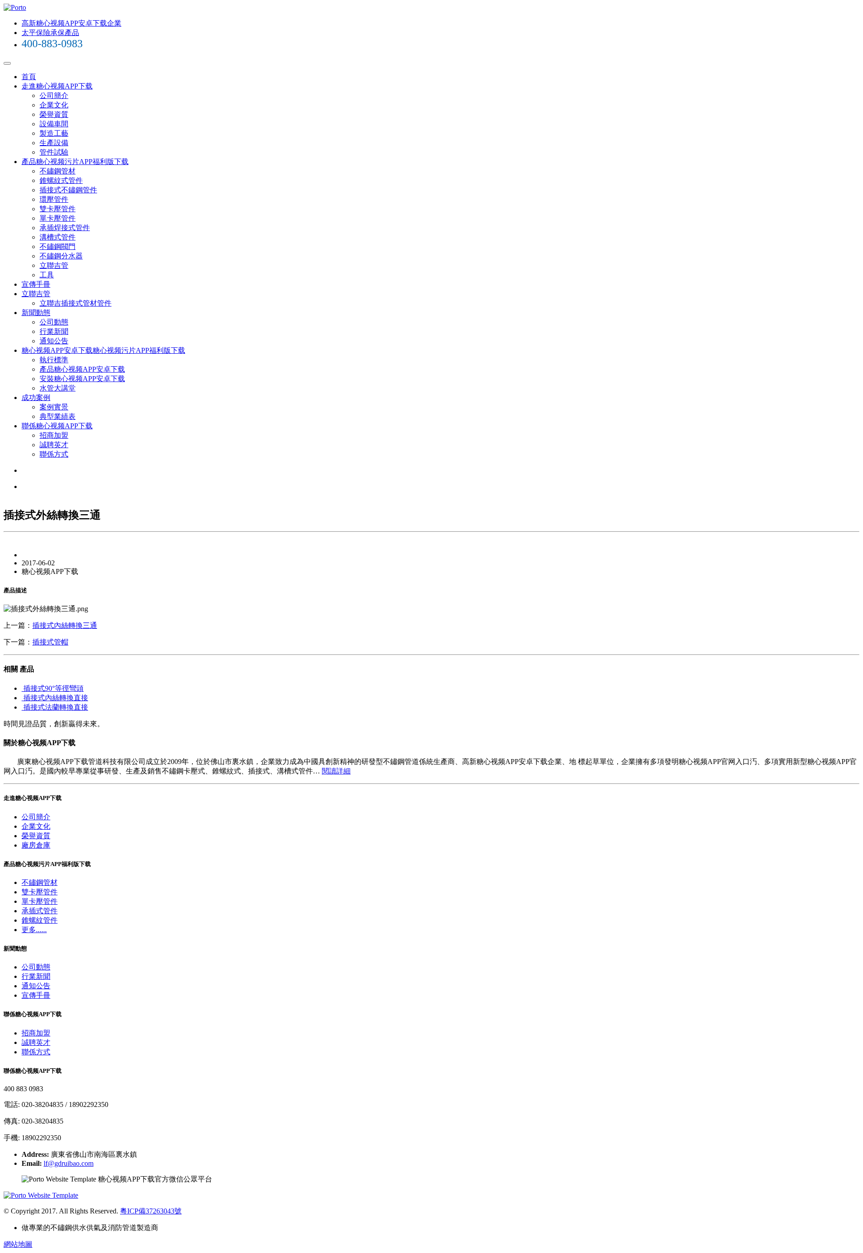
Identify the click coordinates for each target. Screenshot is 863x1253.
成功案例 (36, 397)
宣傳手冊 (36, 284)
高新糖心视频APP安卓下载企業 (71, 23)
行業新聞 (54, 331)
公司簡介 (54, 95)
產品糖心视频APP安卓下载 (82, 369)
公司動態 (54, 322)
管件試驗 (54, 152)
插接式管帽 (50, 642)
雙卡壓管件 (58, 209)
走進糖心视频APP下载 (57, 86)
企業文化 (54, 105)
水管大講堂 (58, 388)
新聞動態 (36, 312)
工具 (47, 275)
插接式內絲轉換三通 (64, 625)
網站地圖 (18, 1244)
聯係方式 (54, 454)
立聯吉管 (54, 265)
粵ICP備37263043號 (151, 1211)
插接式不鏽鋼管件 (68, 190)
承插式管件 (40, 911)
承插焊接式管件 (65, 227)
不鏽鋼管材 (58, 171)
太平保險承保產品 (50, 32)
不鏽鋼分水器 (61, 256)
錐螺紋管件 (40, 920)
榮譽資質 (54, 114)
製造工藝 (54, 133)
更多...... (34, 929)
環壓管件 (54, 199)
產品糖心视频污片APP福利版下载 (75, 161)
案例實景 (54, 407)
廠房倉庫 (36, 845)
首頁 (29, 76)
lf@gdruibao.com (68, 1163)
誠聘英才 (54, 445)
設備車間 (54, 124)
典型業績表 (58, 416)
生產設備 (54, 143)
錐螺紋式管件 (61, 180)
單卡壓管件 (58, 218)
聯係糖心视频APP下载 (57, 426)
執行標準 (54, 360)
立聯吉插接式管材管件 (75, 303)
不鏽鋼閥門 (58, 246)
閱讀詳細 (336, 771)
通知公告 (54, 341)
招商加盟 (54, 435)
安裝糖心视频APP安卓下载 (82, 378)
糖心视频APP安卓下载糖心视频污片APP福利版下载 (103, 350)
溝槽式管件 (58, 237)
